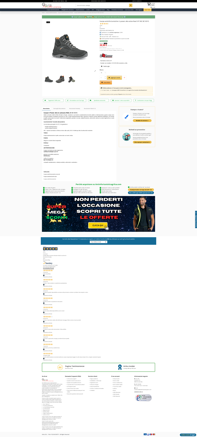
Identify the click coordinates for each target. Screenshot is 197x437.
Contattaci (92, 390)
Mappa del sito (46, 410)
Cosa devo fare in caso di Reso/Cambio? (76, 384)
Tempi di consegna (94, 384)
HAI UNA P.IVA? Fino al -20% (60, 1)
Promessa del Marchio (48, 405)
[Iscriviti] (105, 242)
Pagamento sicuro (94, 382)
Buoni (114, 390)
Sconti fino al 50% (196, 221)
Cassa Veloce (107, 82)
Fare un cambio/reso (117, 382)
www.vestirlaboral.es (58, 426)
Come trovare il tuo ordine (73, 388)
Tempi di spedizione (94, 386)
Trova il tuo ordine (117, 386)
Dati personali (116, 378)
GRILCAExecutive (116, 392)
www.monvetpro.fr (58, 416)
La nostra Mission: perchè (48, 407)
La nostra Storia (46, 408)
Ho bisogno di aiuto (71, 386)
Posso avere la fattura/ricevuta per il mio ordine (76, 391)
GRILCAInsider (116, 394)
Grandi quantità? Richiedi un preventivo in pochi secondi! (115, 38)
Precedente (45, 268)
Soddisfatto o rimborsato (95, 380)
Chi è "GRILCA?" (46, 404)
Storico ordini (116, 380)
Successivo (51, 268)
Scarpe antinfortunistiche (50, 179)
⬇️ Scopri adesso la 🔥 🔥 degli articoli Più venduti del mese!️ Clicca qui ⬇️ (98, 17)
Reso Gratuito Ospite (117, 384)
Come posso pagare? (71, 378)
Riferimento (103, 30)
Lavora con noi (46, 414)
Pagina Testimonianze (48, 413)
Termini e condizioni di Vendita (97, 388)
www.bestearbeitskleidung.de (48, 422)
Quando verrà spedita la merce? (74, 382)
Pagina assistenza (94, 378)
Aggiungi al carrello (115, 77)
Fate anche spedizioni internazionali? (75, 394)
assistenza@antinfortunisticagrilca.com (142, 389)
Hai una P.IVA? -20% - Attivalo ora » (110, 36)
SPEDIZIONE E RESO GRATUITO (98, 1)
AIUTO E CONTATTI (137, 1)
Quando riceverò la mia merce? (74, 380)
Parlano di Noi (46, 411)
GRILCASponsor (116, 396)
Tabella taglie (106, 66)
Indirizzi (115, 388)
